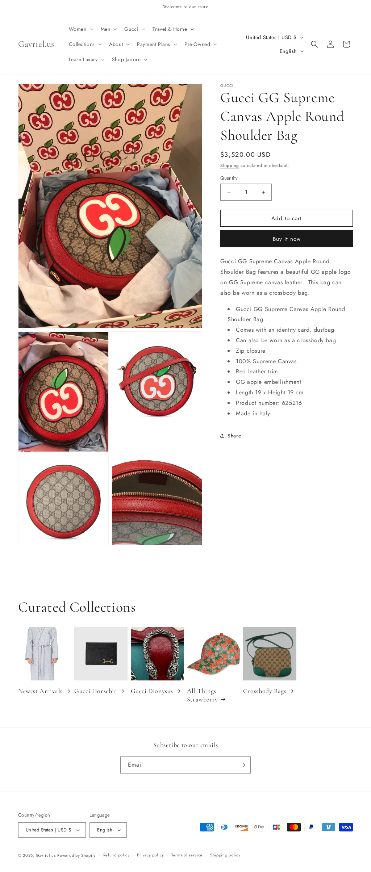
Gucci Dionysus (152, 691)
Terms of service (187, 855)
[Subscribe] (242, 765)
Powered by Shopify (76, 855)
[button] (80, 29)
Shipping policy (225, 855)
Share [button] (234, 435)
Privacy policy (150, 855)
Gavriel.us (46, 855)
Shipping (229, 165)
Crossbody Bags (264, 691)
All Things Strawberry (202, 695)
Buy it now (287, 239)
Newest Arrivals (40, 691)
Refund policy (116, 855)
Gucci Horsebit (95, 691)
